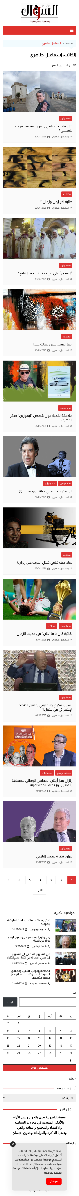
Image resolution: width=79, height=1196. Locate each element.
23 (8, 1045)
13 (39, 1038)
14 (29, 1038)
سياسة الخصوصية (23, 1168)
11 (61, 1038)
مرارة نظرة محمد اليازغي (54, 856)
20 (39, 1045)
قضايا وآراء (65, 118)
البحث (73, 993)
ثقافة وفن (65, 408)
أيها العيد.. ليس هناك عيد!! (52, 344)
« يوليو (72, 1078)
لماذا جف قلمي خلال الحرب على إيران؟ (44, 562)
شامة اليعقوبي (39, 946)
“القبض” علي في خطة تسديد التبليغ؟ (45, 273)
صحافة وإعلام (64, 773)
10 (71, 1038)
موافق (54, 1181)
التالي (39, 890)
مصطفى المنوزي (38, 963)
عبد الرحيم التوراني (38, 929)
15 (18, 1038)
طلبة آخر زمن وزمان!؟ (56, 202)
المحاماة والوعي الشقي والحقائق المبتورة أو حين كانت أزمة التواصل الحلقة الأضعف (30, 974)
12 (50, 1038)
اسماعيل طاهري (60, 136)
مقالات (67, 194)
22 (18, 1045)
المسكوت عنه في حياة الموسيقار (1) (45, 491)
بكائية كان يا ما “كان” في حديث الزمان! (44, 634)
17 (71, 1045)
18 (61, 1045)
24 (71, 1053)
